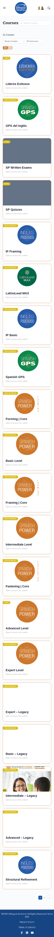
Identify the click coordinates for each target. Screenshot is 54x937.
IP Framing (13, 251)
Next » (49, 898)
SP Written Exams (19, 167)
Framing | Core (16, 502)
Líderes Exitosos (18, 84)
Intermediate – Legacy (21, 795)
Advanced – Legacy (20, 837)
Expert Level (15, 670)
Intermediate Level (19, 544)
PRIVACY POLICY (27, 922)
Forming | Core (16, 419)
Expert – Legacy (17, 712)
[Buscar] (48, 8)
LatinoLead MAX (17, 293)
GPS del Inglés (16, 125)
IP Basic (11, 335)
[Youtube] (32, 932)
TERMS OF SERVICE (27, 927)
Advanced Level (17, 628)
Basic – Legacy (16, 754)
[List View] (10, 47)
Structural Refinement (21, 879)
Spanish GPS (15, 377)
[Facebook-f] (21, 932)
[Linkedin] (27, 932)
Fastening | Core (17, 586)
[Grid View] (5, 47)
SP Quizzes (14, 209)
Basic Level (14, 461)
